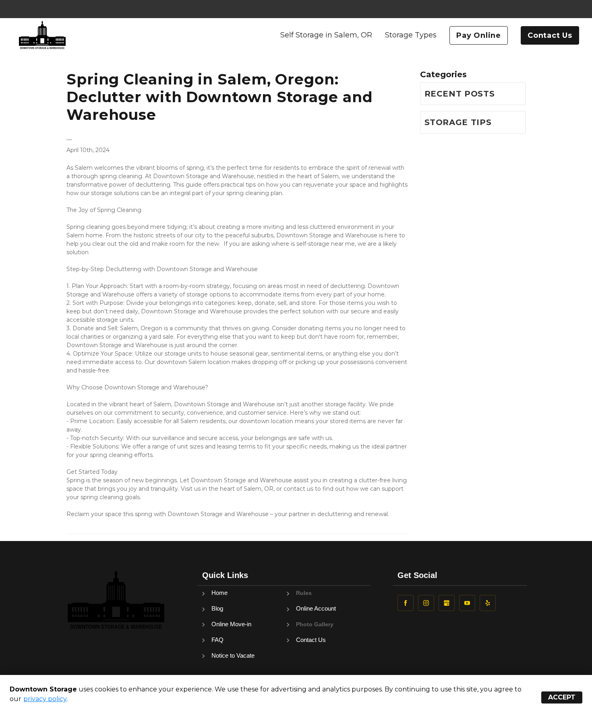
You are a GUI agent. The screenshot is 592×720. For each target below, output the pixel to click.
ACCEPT (561, 697)
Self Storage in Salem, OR (326, 35)
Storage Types (411, 35)
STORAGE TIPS (458, 122)
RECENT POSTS (459, 94)
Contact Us (550, 35)
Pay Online (478, 35)
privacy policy (44, 699)
